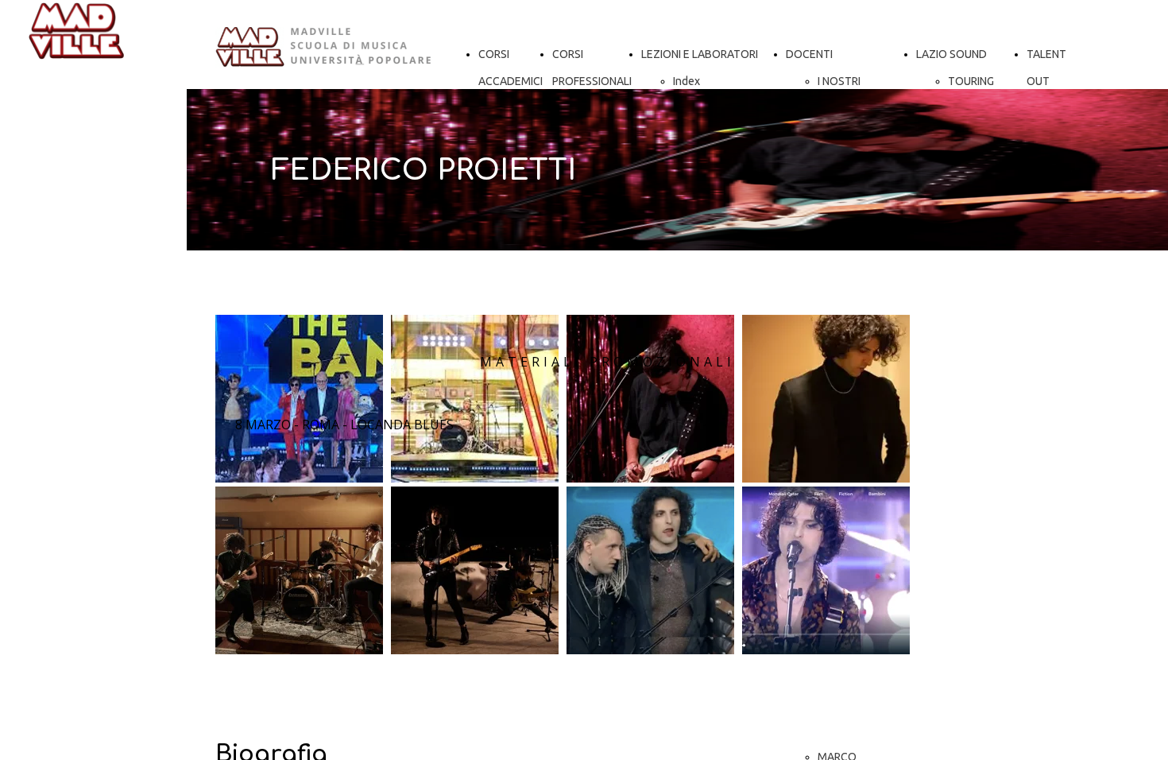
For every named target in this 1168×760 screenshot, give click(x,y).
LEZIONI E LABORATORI (699, 54)
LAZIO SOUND (951, 54)
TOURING (971, 81)
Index (686, 81)
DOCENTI (809, 54)
